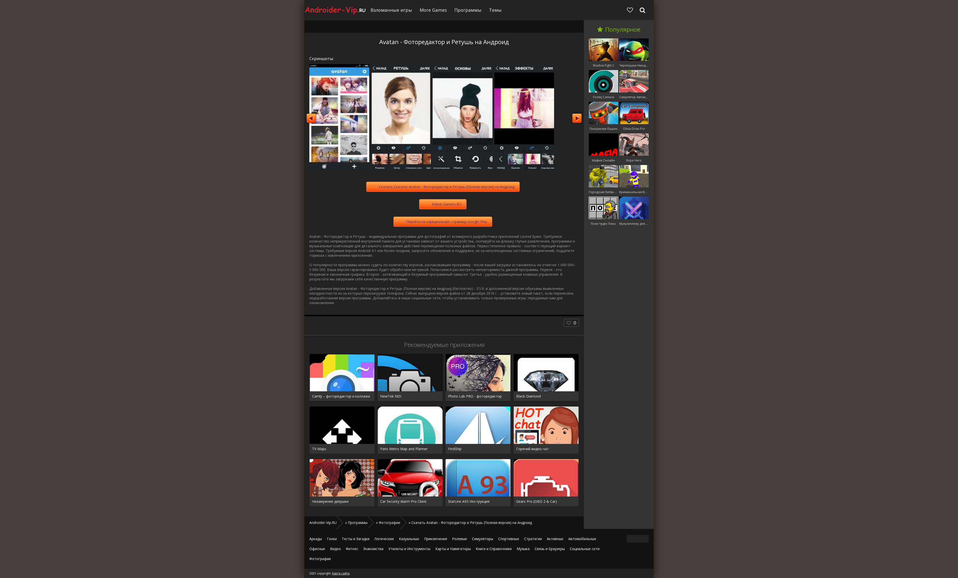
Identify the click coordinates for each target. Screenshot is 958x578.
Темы (495, 10)
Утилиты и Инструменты (409, 548)
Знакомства (373, 548)
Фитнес (352, 548)
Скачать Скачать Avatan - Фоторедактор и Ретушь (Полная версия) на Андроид (446, 186)
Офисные (317, 548)
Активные (555, 538)
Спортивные (508, 538)
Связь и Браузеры (550, 548)
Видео (335, 548)
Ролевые (459, 538)
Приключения (435, 538)
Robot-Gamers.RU (446, 204)
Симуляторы (482, 538)
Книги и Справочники (494, 548)
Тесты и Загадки (355, 538)
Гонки (332, 538)
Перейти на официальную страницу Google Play (446, 221)
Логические (384, 538)
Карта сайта (341, 573)
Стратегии (533, 538)
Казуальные (409, 538)
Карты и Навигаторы (453, 548)
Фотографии (320, 558)
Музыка (523, 548)
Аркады (315, 538)
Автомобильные (582, 538)
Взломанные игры (391, 10)
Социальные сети (584, 548)
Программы (467, 10)
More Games (433, 10)
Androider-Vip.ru (335, 10)
